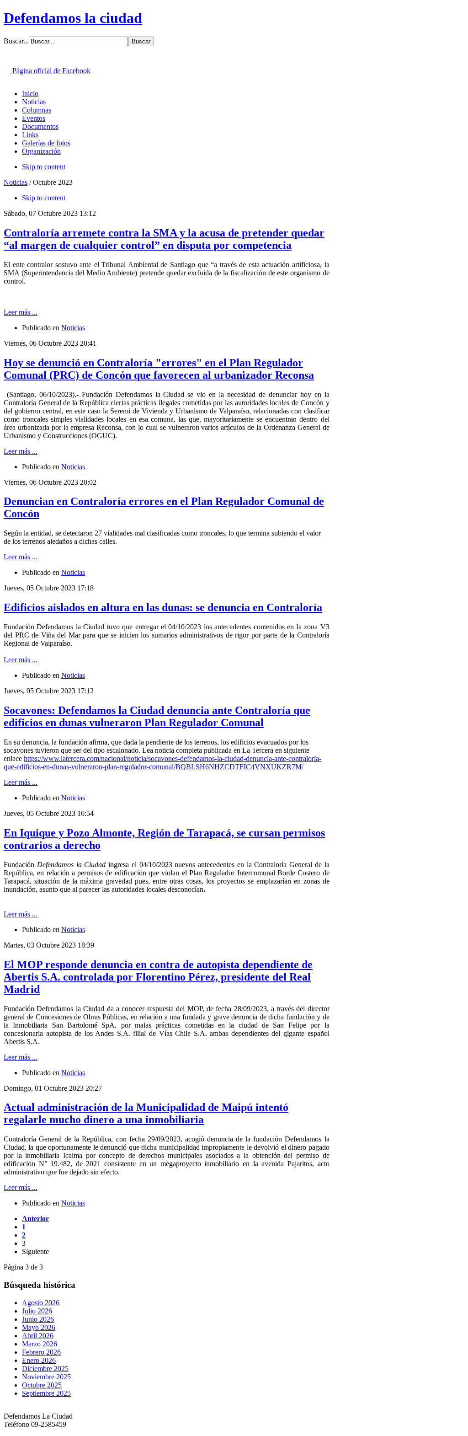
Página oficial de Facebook (50, 71)
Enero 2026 (39, 1360)
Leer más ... (20, 312)
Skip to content (43, 167)
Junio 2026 (38, 1319)
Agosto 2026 (40, 1303)
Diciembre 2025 (45, 1368)
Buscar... (16, 41)
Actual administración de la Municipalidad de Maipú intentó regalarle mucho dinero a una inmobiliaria (146, 1113)
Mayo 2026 (38, 1327)
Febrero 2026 (41, 1352)
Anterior (35, 1218)
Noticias (15, 182)
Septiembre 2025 (46, 1393)
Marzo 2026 (39, 1344)
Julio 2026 (37, 1311)
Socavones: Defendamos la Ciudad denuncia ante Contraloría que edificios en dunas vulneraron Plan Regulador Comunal (157, 716)
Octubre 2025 (42, 1385)
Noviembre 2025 (46, 1377)
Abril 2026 (37, 1336)
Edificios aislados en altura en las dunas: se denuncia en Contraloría (163, 607)
